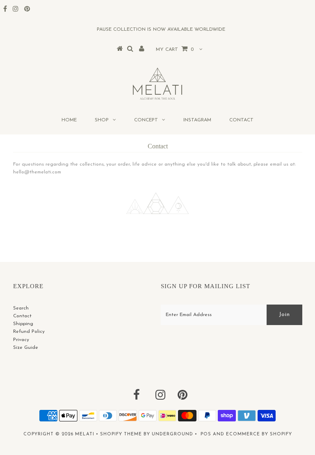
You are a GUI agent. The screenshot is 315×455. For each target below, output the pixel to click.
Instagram (197, 120)
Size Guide (25, 347)
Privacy (21, 339)
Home (69, 120)
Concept (146, 120)
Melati (84, 434)
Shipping (23, 323)
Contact (241, 120)
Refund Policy (29, 331)
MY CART (175, 49)
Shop (102, 120)
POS (206, 434)
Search (21, 308)
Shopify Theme (121, 434)
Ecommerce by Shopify (259, 434)
